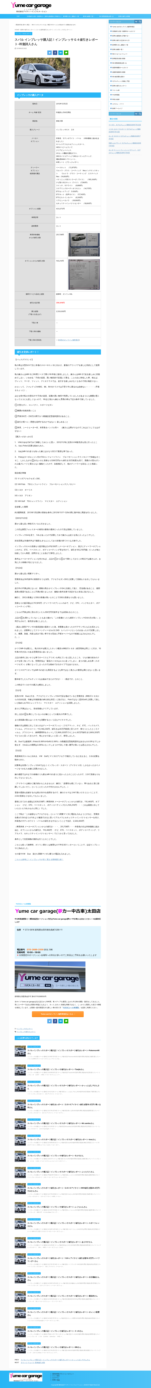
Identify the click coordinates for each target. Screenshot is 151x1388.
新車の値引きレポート (119, 86)
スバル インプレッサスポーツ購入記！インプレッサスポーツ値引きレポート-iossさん (61, 1139)
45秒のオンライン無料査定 (69, 340)
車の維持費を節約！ (118, 77)
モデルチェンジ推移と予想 (121, 81)
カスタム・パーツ (118, 104)
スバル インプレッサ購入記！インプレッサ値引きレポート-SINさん (54, 1347)
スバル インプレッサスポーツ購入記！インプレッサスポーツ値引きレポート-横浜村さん (62, 1296)
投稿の (56, 1380)
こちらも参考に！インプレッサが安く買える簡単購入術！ (39, 859)
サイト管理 (55, 1376)
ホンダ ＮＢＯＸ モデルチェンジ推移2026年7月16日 (124, 137)
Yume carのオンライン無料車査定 (123, 27)
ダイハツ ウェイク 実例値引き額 (33, 1363)
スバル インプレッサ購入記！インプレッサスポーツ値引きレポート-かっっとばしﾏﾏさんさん (55, 1360)
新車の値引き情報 (124, 16)
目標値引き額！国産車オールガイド (35, 16)
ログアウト (55, 1378)
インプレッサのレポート (25, 1029)
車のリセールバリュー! (119, 54)
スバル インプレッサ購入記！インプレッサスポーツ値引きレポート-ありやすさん (59, 1242)
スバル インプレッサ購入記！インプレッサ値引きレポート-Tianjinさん (55, 1069)
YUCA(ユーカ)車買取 (71, 1008)
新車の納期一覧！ (89, 16)
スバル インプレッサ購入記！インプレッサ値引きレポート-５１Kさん (55, 1331)
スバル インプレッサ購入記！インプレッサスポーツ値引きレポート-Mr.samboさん (60, 1123)
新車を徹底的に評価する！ (53, 16)
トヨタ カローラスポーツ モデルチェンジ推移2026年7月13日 (124, 130)
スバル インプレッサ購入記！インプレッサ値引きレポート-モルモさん (55, 1155)
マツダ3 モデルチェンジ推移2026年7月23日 (125, 125)
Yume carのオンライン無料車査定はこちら (57, 1014)
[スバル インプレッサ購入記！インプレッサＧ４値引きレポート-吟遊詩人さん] (60, 52)
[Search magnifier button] (140, 21)
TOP (18, 16)
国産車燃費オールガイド (120, 67)
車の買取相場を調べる (106, 16)
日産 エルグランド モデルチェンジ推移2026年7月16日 (125, 144)
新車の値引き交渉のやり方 (121, 40)
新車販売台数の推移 (118, 58)
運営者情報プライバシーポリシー (63, 1374)
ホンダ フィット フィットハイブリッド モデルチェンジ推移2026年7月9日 (124, 151)
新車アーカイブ (117, 108)
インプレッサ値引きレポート (26, 1032)
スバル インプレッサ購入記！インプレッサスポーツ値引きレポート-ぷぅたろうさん (60, 1172)
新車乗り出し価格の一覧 (71, 16)
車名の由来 (115, 99)
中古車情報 (115, 95)
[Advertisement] (33, 881)
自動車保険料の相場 (118, 72)
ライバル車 (115, 90)
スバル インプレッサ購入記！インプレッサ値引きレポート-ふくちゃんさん (57, 1207)
